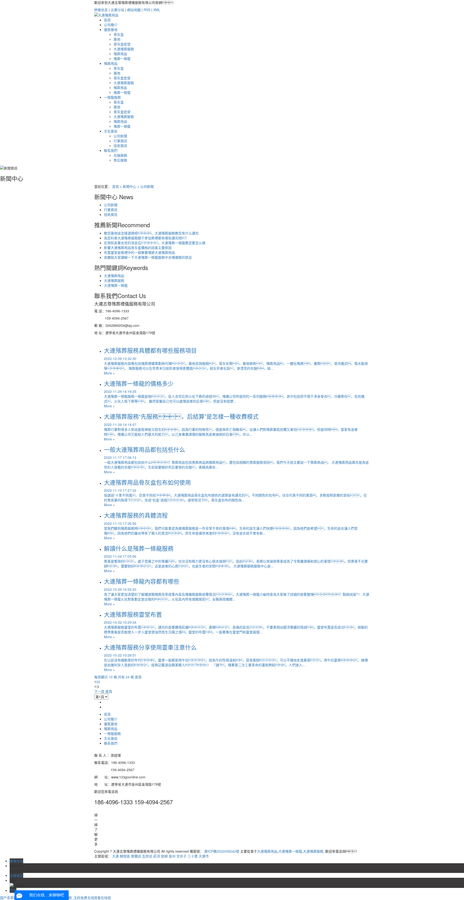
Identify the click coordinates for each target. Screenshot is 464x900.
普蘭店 (136, 856)
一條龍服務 (112, 97)
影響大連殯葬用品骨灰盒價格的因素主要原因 (138, 247)
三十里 (193, 856)
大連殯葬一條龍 (116, 285)
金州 (172, 856)
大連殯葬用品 (114, 275)
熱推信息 (101, 9)
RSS (147, 9)
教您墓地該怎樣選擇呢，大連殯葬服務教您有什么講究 (151, 233)
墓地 (117, 39)
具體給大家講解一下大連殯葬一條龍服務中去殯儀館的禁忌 (148, 257)
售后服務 (120, 160)
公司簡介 (110, 24)
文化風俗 (110, 131)
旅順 (164, 856)
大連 (115, 856)
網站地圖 (134, 9)
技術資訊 (120, 145)
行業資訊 (120, 140)
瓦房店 (147, 856)
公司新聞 (120, 135)
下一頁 (99, 691)
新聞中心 (129, 186)
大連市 (204, 856)
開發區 (125, 856)
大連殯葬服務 (114, 280)
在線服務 (120, 155)
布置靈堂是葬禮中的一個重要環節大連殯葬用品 (139, 252)
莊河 (156, 856)
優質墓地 (110, 29)
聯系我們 (110, 150)
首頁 (107, 19)
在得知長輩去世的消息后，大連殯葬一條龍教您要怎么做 (154, 242)
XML (156, 9)
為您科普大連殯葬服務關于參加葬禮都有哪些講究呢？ (146, 237)
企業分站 (117, 9)
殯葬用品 (110, 63)
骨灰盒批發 (122, 44)
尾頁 (108, 691)
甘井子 (181, 856)
